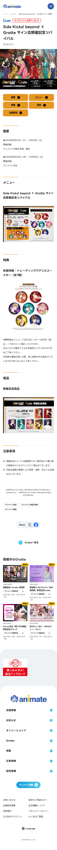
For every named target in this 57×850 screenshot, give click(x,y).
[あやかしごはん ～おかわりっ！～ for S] (42, 622)
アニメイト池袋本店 (11, 591)
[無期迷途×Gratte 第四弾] (15, 583)
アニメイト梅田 (10, 509)
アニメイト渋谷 (10, 504)
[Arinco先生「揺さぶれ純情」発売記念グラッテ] (15, 622)
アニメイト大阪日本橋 (29, 504)
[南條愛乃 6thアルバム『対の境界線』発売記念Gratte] (42, 583)
